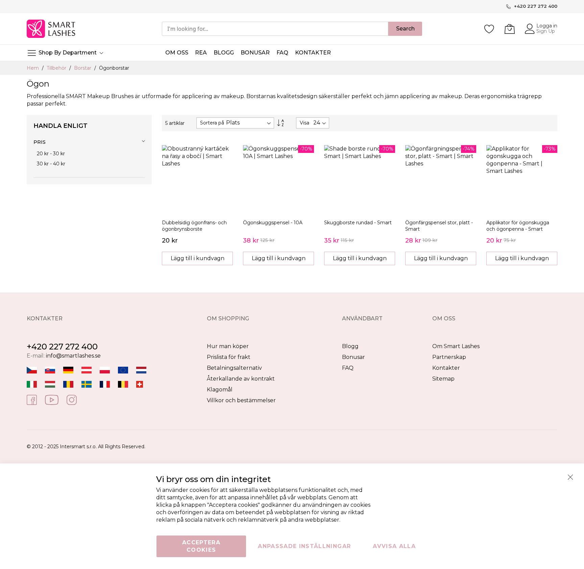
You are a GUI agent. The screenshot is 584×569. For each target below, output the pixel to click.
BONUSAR (255, 52)
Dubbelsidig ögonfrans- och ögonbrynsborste (194, 226)
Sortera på (212, 123)
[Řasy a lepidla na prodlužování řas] (32, 370)
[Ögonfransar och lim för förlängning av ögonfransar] (86, 384)
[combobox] (275, 29)
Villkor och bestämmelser (241, 400)
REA (201, 52)
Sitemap (443, 378)
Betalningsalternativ (234, 368)
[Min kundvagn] (510, 29)
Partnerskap (449, 357)
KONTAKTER (313, 52)
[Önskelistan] (489, 29)
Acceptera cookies (201, 546)
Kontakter (446, 368)
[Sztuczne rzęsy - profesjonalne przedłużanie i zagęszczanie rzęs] (105, 370)
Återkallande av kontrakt (241, 378)
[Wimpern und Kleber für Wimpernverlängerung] (139, 384)
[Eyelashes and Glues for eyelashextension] (123, 370)
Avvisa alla (394, 546)
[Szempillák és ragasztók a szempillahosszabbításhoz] (50, 384)
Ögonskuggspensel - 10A (272, 223)
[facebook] (32, 399)
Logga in (546, 26)
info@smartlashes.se (73, 355)
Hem (33, 68)
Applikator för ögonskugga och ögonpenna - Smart (517, 226)
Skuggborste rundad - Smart (358, 223)
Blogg (350, 346)
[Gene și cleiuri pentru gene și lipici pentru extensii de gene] (68, 384)
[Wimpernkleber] (68, 370)
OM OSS (176, 52)
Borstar (83, 68)
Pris (39, 142)
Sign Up (545, 31)
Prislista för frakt (228, 357)
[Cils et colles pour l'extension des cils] (105, 384)
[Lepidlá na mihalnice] (50, 370)
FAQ (348, 368)
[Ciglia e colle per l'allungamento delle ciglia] (32, 384)
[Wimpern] (86, 370)
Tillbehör (57, 68)
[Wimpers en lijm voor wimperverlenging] (141, 370)
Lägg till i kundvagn (197, 258)
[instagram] (72, 399)
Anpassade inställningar (304, 546)
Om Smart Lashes (456, 346)
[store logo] (51, 29)
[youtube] (51, 399)
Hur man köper (228, 346)
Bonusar (353, 357)
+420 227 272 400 (62, 346)
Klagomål (220, 389)
